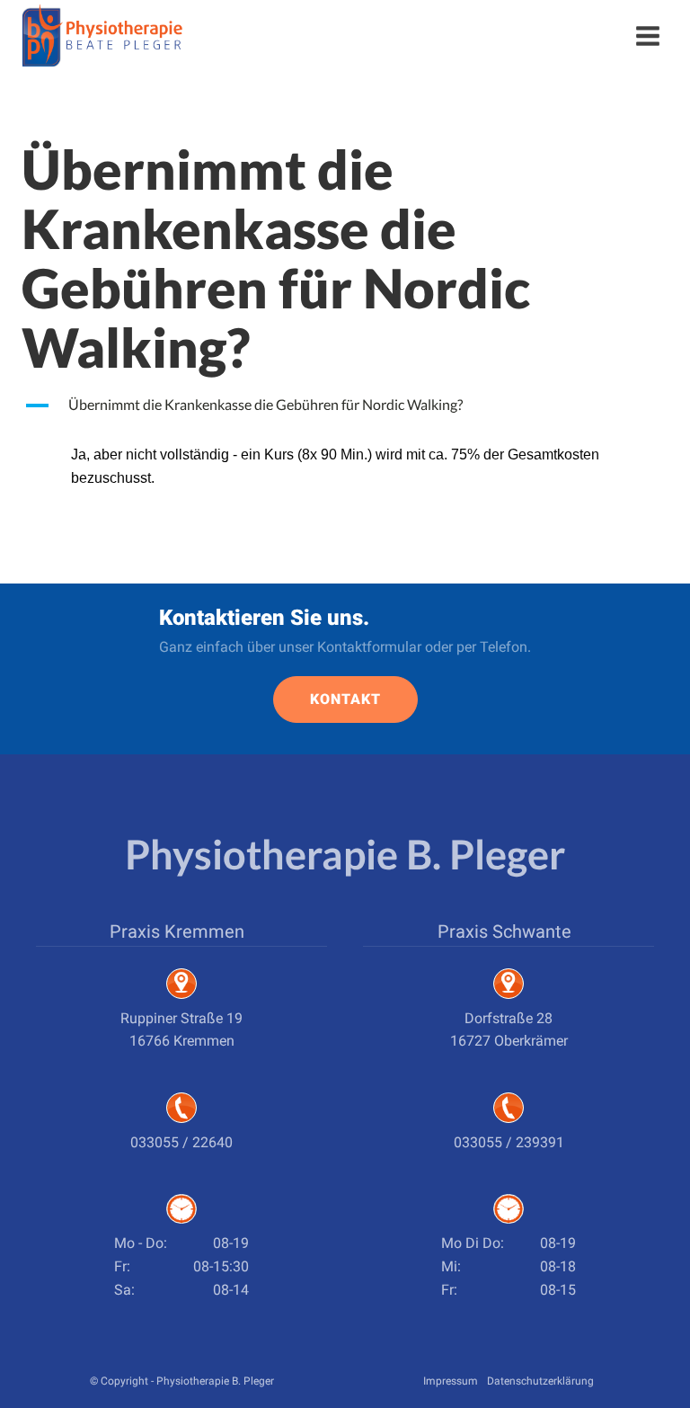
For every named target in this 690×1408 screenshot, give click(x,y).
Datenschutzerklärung (540, 1381)
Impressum (450, 1381)
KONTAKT (345, 699)
